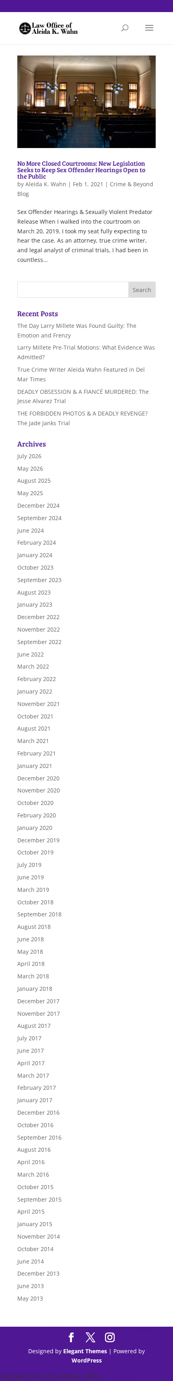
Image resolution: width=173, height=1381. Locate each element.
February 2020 (36, 815)
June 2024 (30, 530)
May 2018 (30, 951)
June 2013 (30, 1286)
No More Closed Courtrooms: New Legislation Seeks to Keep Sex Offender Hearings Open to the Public (81, 169)
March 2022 (33, 666)
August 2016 (34, 1149)
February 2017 (36, 1087)
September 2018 (39, 914)
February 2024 (36, 542)
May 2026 (30, 468)
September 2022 (39, 642)
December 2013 (38, 1273)
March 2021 (33, 741)
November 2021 (38, 704)
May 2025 (30, 493)
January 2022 (34, 691)
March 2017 (33, 1075)
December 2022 (38, 617)
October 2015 (35, 1187)
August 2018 (34, 926)
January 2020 (34, 827)
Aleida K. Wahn (45, 184)
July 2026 (29, 456)
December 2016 (38, 1112)
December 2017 (38, 1001)
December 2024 (38, 505)
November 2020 (38, 790)
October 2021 (35, 716)
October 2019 (35, 852)
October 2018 (35, 902)
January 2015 (34, 1224)
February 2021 (36, 753)
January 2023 (34, 604)
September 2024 (39, 518)
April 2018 (31, 963)
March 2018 (33, 976)
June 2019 (30, 877)
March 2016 (33, 1174)
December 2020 (38, 778)
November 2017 (38, 1013)
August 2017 (34, 1025)
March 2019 (33, 889)
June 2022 (30, 654)
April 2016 (31, 1162)
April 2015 (31, 1211)
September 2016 (39, 1137)
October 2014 (35, 1249)
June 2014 (30, 1261)
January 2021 (34, 766)
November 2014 (38, 1236)
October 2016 (35, 1125)
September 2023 (39, 580)
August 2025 (34, 480)
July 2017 (29, 1038)
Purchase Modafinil (63, 1329)
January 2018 (34, 988)
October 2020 (35, 803)
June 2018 (30, 939)
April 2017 (31, 1063)
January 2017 (34, 1100)
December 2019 (38, 840)
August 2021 (34, 728)
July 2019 (29, 865)
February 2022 (36, 679)
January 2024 (34, 555)
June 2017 (30, 1050)
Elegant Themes (85, 1351)
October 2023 (35, 567)
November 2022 (38, 629)
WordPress (87, 1360)
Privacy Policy (123, 1376)
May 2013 (30, 1298)
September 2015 (39, 1199)
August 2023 (34, 592)
